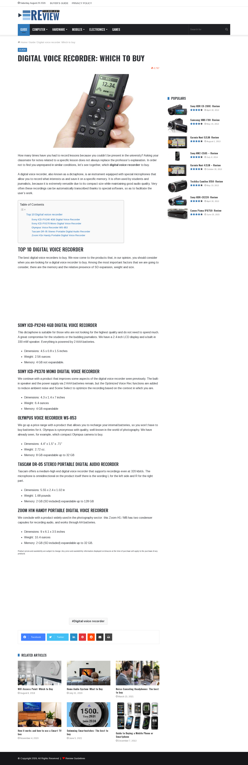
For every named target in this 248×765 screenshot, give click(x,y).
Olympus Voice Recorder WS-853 (50, 227)
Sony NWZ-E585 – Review (204, 153)
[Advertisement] (88, 297)
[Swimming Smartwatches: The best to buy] (88, 714)
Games (116, 29)
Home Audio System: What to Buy (85, 689)
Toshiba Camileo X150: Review (206, 181)
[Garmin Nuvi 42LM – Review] (178, 170)
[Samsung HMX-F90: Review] (178, 125)
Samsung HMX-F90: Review (204, 120)
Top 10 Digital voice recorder (44, 214)
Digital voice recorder (89, 621)
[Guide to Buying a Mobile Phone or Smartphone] (137, 716)
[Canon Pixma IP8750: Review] (178, 214)
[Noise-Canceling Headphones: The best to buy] (137, 673)
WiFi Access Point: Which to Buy (35, 689)
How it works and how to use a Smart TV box (39, 732)
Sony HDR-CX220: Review (204, 197)
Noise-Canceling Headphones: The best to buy (137, 690)
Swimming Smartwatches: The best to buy (87, 732)
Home (23, 42)
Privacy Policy (82, 3)
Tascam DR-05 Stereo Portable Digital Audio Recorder (61, 231)
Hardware (58, 29)
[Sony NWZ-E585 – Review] (178, 156)
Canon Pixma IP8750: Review (205, 210)
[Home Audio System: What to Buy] (88, 673)
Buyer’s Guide (59, 3)
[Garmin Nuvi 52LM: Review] (178, 142)
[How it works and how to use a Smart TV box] (39, 714)
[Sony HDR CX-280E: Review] (178, 110)
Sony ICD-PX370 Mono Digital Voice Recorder (56, 223)
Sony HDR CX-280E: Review (205, 106)
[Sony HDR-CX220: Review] (178, 200)
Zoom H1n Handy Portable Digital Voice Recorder (58, 235)
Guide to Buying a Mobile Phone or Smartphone (134, 734)
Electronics (97, 29)
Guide (23, 29)
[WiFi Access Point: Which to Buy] (39, 673)
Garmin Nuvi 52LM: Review (204, 137)
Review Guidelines (75, 758)
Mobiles (77, 29)
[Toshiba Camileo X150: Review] (178, 186)
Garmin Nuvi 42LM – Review (205, 165)
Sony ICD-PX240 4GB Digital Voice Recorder (56, 219)
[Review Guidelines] (39, 15)
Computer (38, 29)
